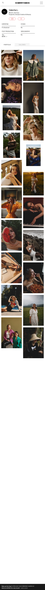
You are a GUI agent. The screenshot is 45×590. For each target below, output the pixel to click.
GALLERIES (22, 45)
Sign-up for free (6, 586)
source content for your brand (11, 588)
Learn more (24, 588)
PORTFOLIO (7, 45)
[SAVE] (21, 18)
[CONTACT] (12, 18)
